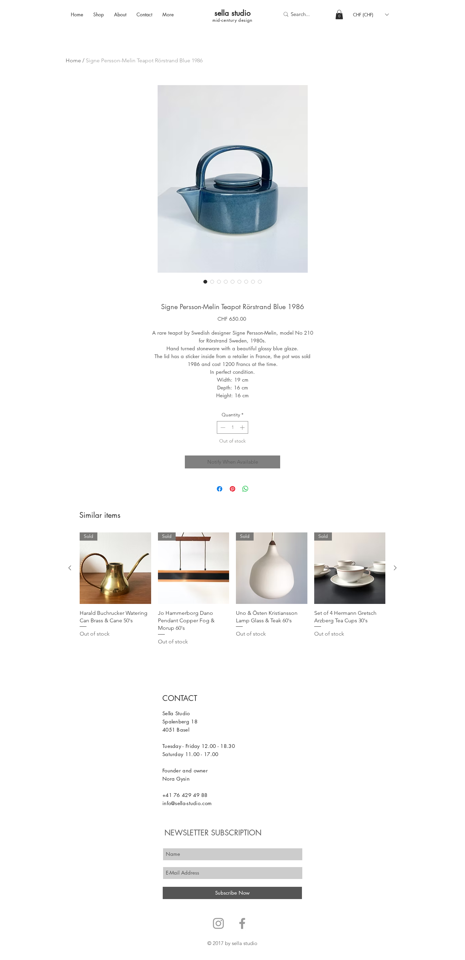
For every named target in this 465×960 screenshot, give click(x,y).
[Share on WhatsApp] (245, 489)
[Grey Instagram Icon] (218, 923)
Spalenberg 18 (179, 721)
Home (73, 60)
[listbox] (371, 14)
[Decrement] (222, 427)
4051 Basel (175, 729)
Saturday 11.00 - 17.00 (190, 754)
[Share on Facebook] (219, 489)
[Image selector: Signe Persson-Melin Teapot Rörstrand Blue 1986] (205, 281)
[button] (339, 14)
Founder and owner (185, 770)
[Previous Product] (70, 568)
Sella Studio (176, 713)
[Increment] (243, 427)
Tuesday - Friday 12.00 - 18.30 (198, 746)
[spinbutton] (232, 427)
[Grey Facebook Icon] (242, 923)
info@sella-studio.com (187, 803)
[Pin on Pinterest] (232, 489)
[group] (232, 589)
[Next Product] (395, 568)
